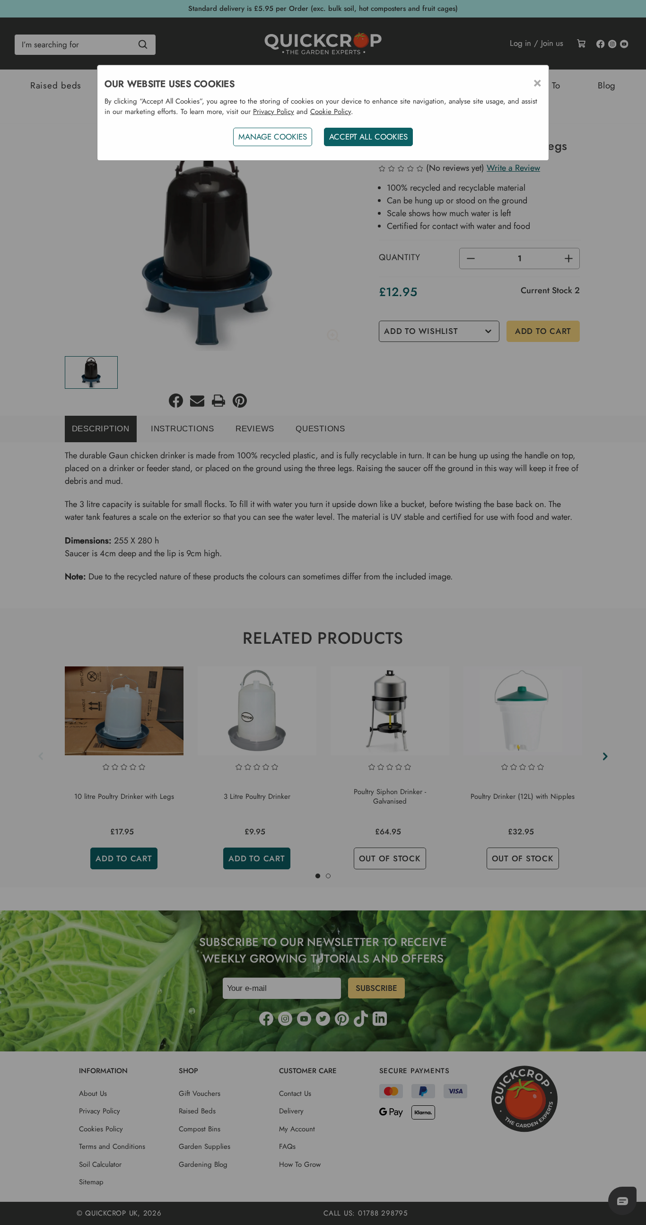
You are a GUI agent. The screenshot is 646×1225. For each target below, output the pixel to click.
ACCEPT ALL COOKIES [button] (368, 136)
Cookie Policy (330, 111)
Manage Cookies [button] (272, 136)
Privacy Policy (273, 111)
